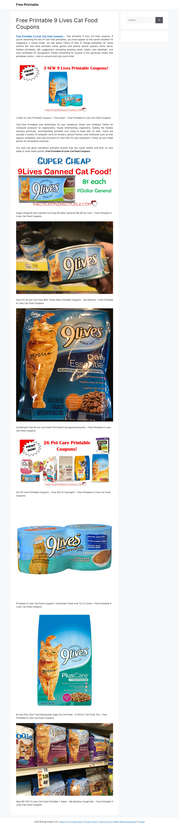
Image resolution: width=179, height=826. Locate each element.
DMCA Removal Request (124, 822)
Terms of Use (105, 822)
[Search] (159, 20)
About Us (64, 822)
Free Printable (27, 5)
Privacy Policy (90, 822)
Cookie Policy (76, 822)
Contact (141, 822)
